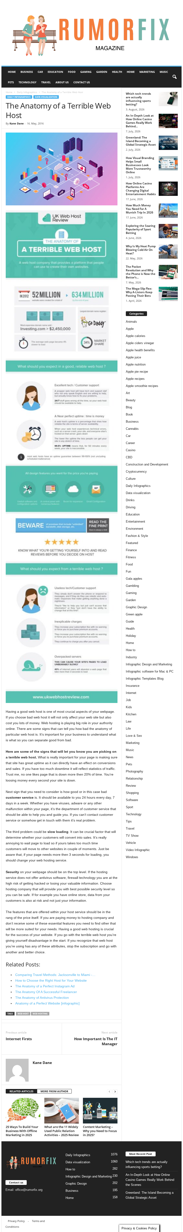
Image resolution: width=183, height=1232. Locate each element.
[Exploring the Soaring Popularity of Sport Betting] (168, 231)
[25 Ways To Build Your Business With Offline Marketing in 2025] (23, 1110)
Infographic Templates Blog (144, 678)
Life (128, 728)
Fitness (131, 557)
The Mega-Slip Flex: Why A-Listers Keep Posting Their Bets (139, 292)
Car (40, 72)
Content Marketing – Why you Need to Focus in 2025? (100, 1131)
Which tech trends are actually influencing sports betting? (138, 99)
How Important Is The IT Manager (95, 1041)
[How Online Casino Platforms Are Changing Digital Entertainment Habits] (168, 189)
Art (128, 393)
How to (130, 650)
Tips (129, 821)
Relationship (134, 778)
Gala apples (134, 578)
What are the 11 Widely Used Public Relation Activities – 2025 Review (61, 1131)
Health (117, 72)
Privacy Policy (16, 1221)
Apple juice (133, 357)
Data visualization (46, 97)
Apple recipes (135, 379)
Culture (131, 478)
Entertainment (135, 521)
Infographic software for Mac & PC (149, 671)
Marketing (147, 72)
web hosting (40, 1013)
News (129, 757)
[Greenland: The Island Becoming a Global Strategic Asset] (168, 143)
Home (12, 72)
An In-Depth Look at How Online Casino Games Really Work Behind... (140, 121)
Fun (128, 571)
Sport (129, 807)
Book (129, 414)
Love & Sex (134, 735)
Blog (129, 407)
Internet (131, 693)
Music (164, 72)
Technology (27, 82)
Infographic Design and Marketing (149, 664)
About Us (62, 82)
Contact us (81, 82)
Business (26, 72)
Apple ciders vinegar (140, 343)
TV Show (132, 835)
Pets (11, 82)
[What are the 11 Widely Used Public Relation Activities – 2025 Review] (61, 1110)
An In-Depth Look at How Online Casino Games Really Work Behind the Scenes (150, 1180)
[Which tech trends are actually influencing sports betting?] (168, 99)
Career (130, 443)
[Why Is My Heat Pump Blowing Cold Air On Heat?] (168, 251)
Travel (46, 82)
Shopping (132, 793)
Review (131, 785)
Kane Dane (17, 123)
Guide (130, 621)
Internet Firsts (19, 1038)
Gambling (132, 586)
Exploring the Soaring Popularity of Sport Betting (140, 229)
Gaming (86, 72)
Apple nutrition (136, 364)
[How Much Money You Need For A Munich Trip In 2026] (168, 210)
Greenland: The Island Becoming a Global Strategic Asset (141, 141)
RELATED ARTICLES (21, 1091)
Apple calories (135, 336)
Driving (130, 507)
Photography (134, 771)
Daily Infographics (27, 92)
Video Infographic (138, 850)
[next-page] (115, 1091)
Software (132, 800)
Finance (131, 550)
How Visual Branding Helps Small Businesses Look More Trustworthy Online (140, 165)
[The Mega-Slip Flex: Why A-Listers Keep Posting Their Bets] (168, 294)
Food (72, 72)
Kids (129, 707)
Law (128, 721)
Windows (132, 857)
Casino (130, 450)
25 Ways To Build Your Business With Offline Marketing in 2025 (22, 1131)
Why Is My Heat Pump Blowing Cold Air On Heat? (141, 249)
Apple (130, 329)
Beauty (131, 400)
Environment (134, 528)
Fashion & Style (137, 536)
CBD (129, 457)
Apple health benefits (140, 350)
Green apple (134, 614)
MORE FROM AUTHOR (54, 1091)
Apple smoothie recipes (142, 386)
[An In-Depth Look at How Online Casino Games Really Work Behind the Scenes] (168, 121)
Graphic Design (136, 607)
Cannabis (132, 428)
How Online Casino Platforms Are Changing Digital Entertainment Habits (141, 188)
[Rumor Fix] (91, 33)
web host (23, 1013)
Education (55, 72)
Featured (132, 543)
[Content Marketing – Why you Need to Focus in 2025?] (100, 1110)
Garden (101, 72)
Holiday (131, 636)
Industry (131, 657)
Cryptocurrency (136, 471)
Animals (131, 321)
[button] (174, 77)
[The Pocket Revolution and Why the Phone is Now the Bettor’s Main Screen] (168, 272)
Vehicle (131, 843)
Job (128, 700)
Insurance (132, 686)
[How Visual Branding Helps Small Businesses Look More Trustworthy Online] (168, 163)
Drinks (130, 500)
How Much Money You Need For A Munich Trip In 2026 (139, 208)
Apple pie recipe (137, 371)
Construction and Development (147, 464)
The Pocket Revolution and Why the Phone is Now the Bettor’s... (140, 272)
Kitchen (131, 714)
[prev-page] (109, 1091)
